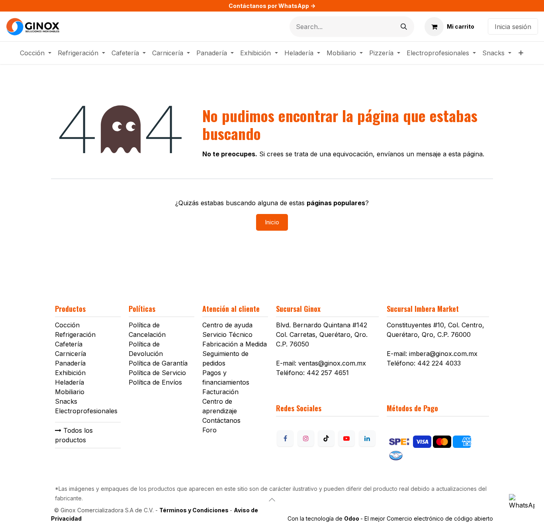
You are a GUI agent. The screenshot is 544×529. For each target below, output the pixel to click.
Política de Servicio (157, 373)
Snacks (66, 401)
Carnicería (70, 354)
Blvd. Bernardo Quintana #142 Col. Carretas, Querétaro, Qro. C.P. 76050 (322, 334)
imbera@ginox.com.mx (443, 354)
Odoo (352, 518)
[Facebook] (285, 438)
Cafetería (68, 344)
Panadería (70, 363)
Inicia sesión (513, 27)
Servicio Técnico (227, 334)
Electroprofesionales (86, 411)
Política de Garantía (158, 363)
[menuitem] (36, 53)
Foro (209, 430)
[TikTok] (326, 438)
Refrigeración (75, 334)
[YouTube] (346, 438)
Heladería (69, 382)
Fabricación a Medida (234, 344)
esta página (465, 154)
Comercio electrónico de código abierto (440, 518)
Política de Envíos (155, 382)
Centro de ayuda (227, 325)
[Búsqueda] (403, 26)
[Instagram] (306, 438)
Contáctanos (221, 420)
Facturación (220, 392)
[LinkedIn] (367, 438)
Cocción (67, 325)
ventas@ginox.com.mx (332, 363)
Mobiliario (69, 392)
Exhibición (70, 373)
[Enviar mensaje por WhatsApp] (521, 506)
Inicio (272, 222)
